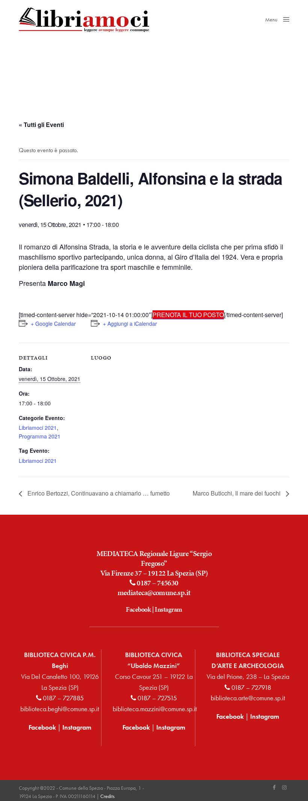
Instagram (168, 609)
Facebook (138, 609)
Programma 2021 (39, 436)
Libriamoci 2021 (38, 427)
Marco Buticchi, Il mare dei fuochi (237, 493)
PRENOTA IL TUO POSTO (188, 314)
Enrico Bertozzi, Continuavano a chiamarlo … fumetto (98, 493)
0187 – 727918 (250, 687)
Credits (107, 796)
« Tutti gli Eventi (41, 124)
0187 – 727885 (62, 698)
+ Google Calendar (53, 323)
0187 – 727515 (156, 698)
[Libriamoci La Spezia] (84, 20)
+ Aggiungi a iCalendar (130, 323)
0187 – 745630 (157, 583)
